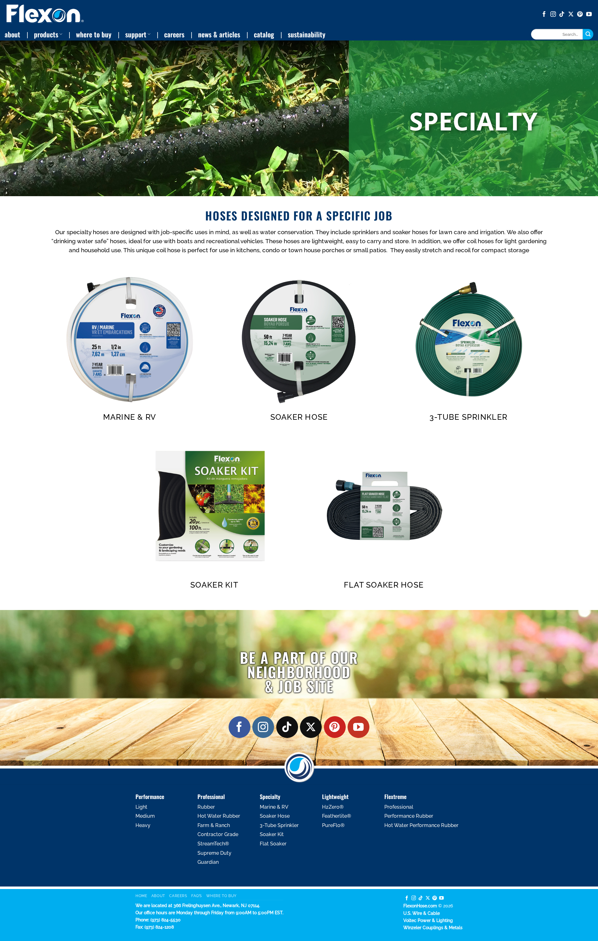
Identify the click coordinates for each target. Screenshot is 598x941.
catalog (264, 34)
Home (141, 895)
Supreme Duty (214, 853)
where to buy (94, 34)
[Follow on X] (571, 15)
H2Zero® (333, 807)
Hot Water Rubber (218, 816)
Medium (145, 816)
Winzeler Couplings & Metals (433, 927)
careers (174, 34)
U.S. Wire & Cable (421, 913)
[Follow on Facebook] (544, 15)
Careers (178, 895)
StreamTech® (213, 844)
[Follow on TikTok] (562, 15)
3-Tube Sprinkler (468, 417)
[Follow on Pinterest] (580, 15)
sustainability (306, 34)
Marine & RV (129, 417)
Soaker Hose (299, 417)
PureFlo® (333, 825)
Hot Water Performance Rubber (421, 825)
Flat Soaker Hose (384, 584)
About (158, 895)
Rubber (206, 807)
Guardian (208, 862)
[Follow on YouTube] (589, 15)
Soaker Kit (214, 584)
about (12, 34)
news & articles (219, 34)
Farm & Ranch (213, 825)
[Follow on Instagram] (553, 15)
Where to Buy (221, 895)
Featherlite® (336, 816)
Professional (398, 807)
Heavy (142, 825)
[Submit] (588, 34)
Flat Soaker (273, 844)
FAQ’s (196, 895)
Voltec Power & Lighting (428, 920)
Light (141, 807)
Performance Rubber (408, 816)
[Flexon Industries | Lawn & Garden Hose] (45, 14)
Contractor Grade (217, 834)
